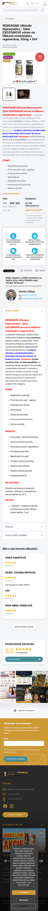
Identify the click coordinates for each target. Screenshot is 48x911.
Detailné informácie (11, 194)
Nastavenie (23, 900)
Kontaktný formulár (15, 815)
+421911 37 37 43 (29, 295)
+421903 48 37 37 (15, 799)
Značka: (10, 47)
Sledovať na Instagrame (26, 710)
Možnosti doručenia (33, 210)
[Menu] (45, 3)
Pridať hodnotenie (14, 659)
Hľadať (42, 10)
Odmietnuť (23, 906)
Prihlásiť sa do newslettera (16, 759)
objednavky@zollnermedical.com (21, 789)
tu (28, 885)
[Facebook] (5, 805)
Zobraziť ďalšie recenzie (24, 627)
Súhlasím (25, 892)
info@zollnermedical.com (32, 299)
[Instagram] (11, 805)
